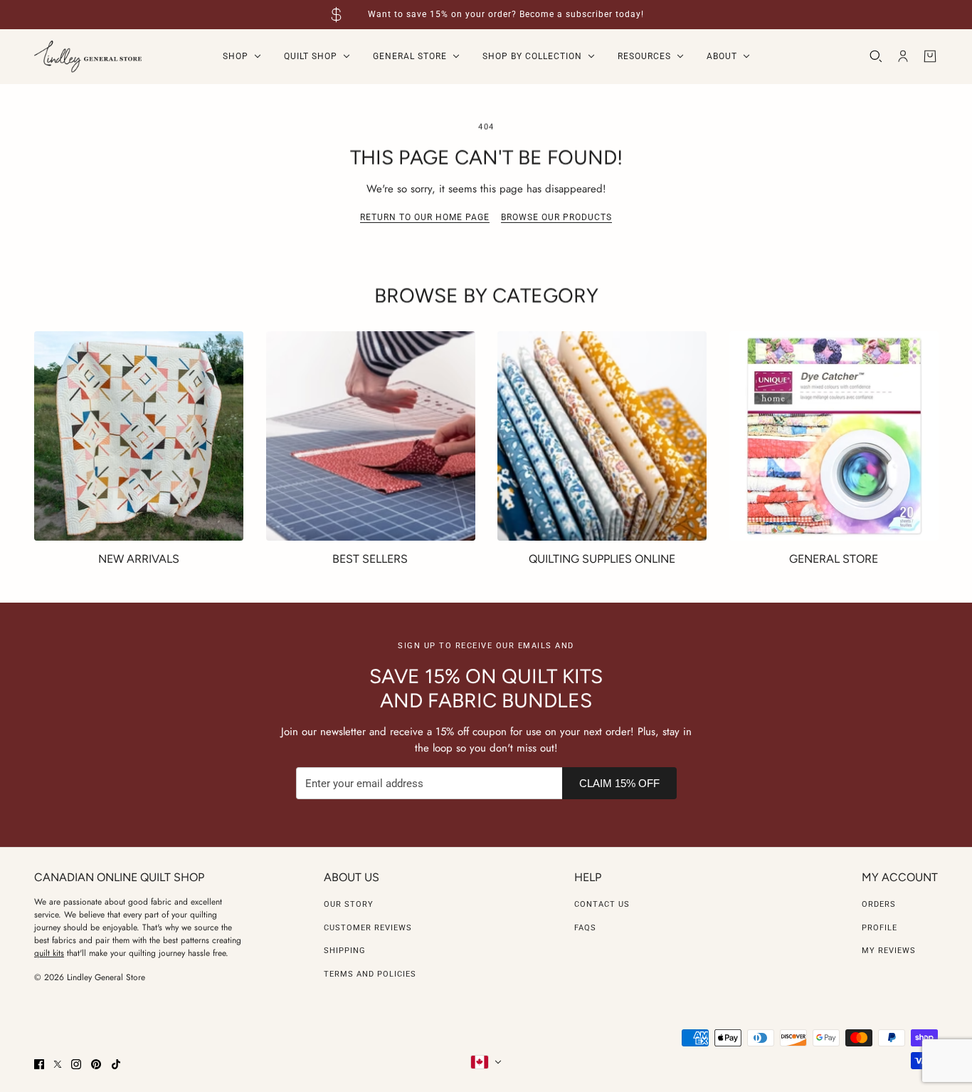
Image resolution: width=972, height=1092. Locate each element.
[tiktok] (116, 1064)
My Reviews (889, 950)
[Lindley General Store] (88, 57)
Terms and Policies (370, 974)
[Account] (903, 56)
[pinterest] (96, 1064)
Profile (879, 927)
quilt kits (49, 953)
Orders (879, 904)
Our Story (349, 904)
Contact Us (602, 904)
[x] (57, 1064)
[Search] (876, 56)
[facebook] (39, 1064)
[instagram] (76, 1064)
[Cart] (930, 56)
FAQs (585, 927)
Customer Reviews (368, 927)
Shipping (345, 950)
